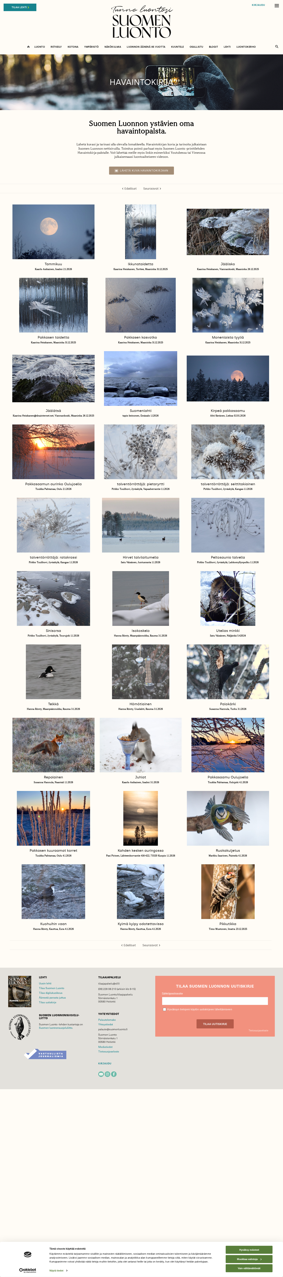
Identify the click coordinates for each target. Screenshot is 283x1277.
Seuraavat (151, 188)
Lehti (227, 47)
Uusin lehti (45, 983)
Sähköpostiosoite (172, 993)
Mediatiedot (105, 1047)
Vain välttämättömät (249, 1268)
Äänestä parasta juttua (52, 997)
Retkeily (56, 47)
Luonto (39, 47)
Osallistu (196, 47)
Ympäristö (91, 47)
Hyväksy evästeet (249, 1249)
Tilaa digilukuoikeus (50, 993)
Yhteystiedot (105, 1024)
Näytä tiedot (56, 1270)
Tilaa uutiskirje (47, 1002)
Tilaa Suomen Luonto (51, 988)
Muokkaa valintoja (247, 1259)
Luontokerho (246, 47)
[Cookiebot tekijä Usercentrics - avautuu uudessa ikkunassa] (27, 1270)
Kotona (73, 47)
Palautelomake (107, 1020)
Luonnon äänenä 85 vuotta (146, 47)
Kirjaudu (258, 5)
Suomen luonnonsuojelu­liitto (55, 1028)
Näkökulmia (112, 47)
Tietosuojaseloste (108, 1051)
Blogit (213, 47)
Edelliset (130, 188)
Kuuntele (177, 47)
